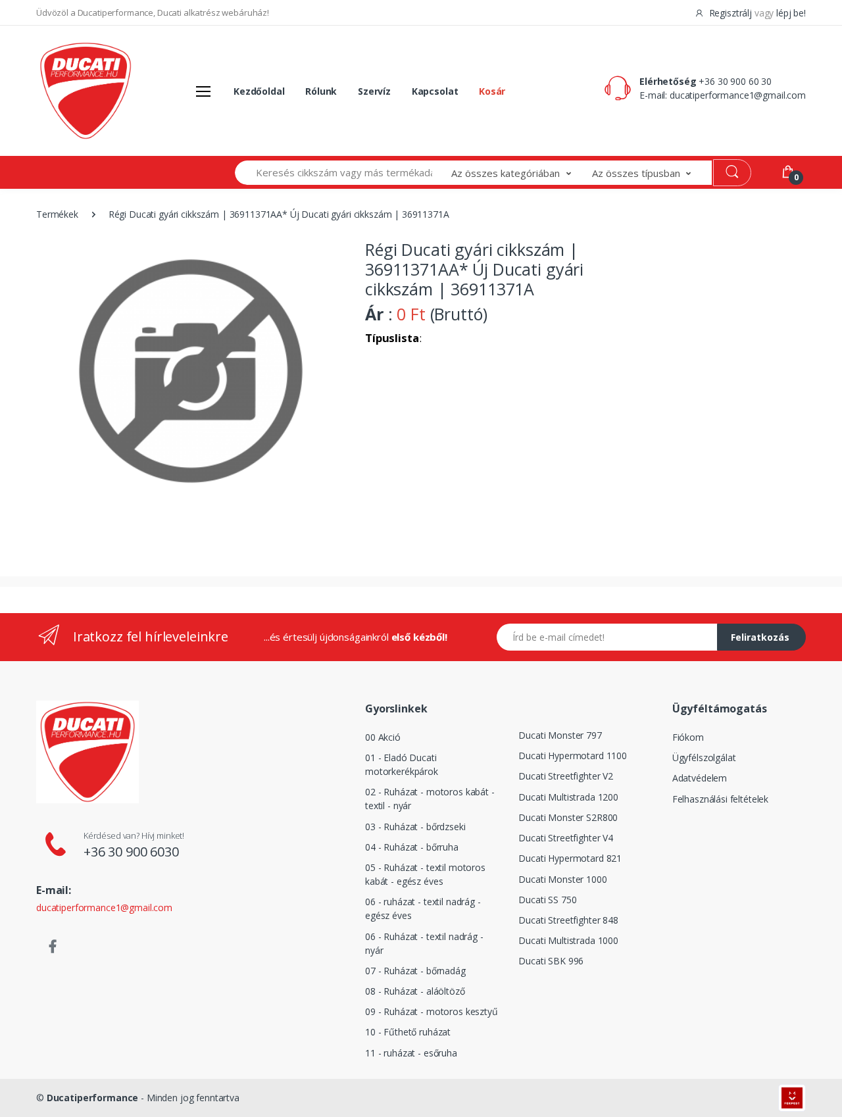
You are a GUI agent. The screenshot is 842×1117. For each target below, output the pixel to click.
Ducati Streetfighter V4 (565, 838)
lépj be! (791, 13)
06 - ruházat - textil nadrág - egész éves (423, 908)
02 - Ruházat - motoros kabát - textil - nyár (430, 798)
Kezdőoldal (259, 91)
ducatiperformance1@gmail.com (738, 95)
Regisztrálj (730, 13)
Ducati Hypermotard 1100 (572, 755)
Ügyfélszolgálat (704, 757)
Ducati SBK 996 (550, 961)
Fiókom (688, 737)
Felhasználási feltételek (720, 799)
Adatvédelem (699, 778)
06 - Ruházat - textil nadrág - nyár (424, 943)
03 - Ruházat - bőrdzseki (415, 826)
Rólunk (321, 91)
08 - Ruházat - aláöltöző (415, 991)
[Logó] (85, 90)
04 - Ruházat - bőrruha (411, 847)
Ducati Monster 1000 (562, 879)
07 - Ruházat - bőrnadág (415, 970)
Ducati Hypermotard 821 (570, 858)
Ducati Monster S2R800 (568, 817)
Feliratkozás (760, 637)
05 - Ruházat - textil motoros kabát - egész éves (425, 874)
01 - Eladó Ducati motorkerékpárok (401, 764)
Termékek (57, 214)
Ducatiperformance (93, 1097)
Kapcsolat (435, 91)
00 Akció (383, 737)
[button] (521, 172)
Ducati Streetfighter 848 (568, 920)
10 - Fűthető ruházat (408, 1032)
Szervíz (374, 91)
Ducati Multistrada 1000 (568, 940)
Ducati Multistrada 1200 (568, 797)
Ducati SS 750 (547, 899)
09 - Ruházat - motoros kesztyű (431, 1011)
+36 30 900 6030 (131, 851)
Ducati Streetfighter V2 (565, 776)
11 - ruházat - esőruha (411, 1053)
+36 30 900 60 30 (735, 81)
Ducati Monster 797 (559, 735)
